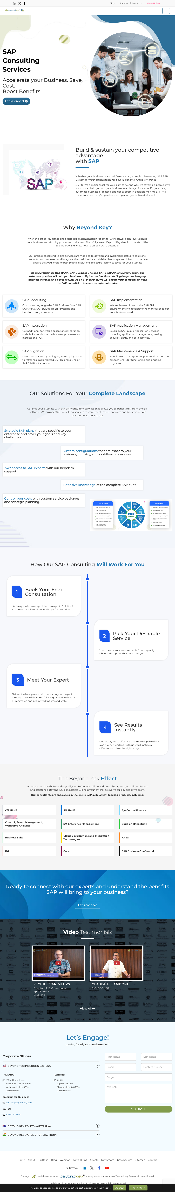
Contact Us (137, 3)
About (31, 1159)
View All (86, 1008)
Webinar (65, 1159)
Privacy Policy (72, 1183)
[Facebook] (99, 1168)
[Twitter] (92, 1168)
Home (21, 1159)
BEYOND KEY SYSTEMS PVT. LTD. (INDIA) (53, 1135)
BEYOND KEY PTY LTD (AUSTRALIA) (53, 1126)
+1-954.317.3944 (13, 1114)
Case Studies (124, 1159)
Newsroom (107, 1159)
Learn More (138, 1187)
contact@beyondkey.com (19, 1102)
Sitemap (140, 1159)
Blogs (112, 3)
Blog (54, 1159)
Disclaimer (55, 1183)
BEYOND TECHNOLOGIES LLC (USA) (29, 1065)
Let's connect (87, 905)
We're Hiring (153, 3)
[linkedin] (14, 3)
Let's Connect (14, 101)
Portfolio (124, 3)
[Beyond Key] (14, 10)
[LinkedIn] (84, 1168)
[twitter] (19, 3)
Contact (152, 1159)
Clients (94, 1159)
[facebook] (24, 3)
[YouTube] (107, 1168)
